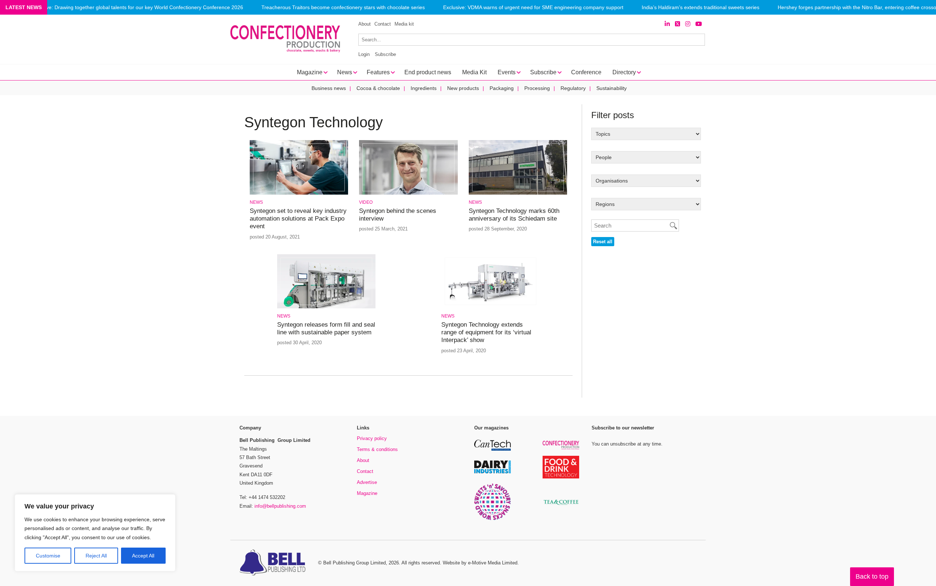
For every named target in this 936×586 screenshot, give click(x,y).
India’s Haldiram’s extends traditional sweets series (700, 7)
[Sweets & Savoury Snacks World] (492, 519)
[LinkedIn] (667, 24)
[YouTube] (698, 24)
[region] (95, 533)
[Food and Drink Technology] (561, 477)
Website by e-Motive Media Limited (480, 563)
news (256, 202)
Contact (382, 24)
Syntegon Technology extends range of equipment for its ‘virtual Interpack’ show (486, 332)
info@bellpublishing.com (280, 506)
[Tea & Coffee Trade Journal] (561, 506)
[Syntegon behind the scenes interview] (408, 193)
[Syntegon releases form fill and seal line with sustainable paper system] (326, 307)
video (366, 202)
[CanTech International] (492, 449)
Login (364, 54)
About (364, 24)
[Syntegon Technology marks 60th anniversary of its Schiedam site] (518, 193)
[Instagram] (687, 24)
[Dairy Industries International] (492, 472)
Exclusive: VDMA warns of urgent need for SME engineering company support (533, 7)
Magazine (367, 493)
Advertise (367, 482)
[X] (677, 24)
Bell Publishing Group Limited (354, 563)
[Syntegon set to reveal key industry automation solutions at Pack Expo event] (299, 193)
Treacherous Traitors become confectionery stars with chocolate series (343, 7)
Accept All (143, 556)
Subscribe (385, 54)
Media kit (404, 24)
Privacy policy (372, 438)
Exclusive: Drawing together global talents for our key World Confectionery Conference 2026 (136, 7)
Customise (48, 556)
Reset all (602, 241)
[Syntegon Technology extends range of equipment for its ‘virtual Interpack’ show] (490, 307)
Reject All (96, 556)
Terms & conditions (377, 449)
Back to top (872, 576)
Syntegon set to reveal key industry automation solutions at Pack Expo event (298, 218)
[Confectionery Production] (561, 448)
